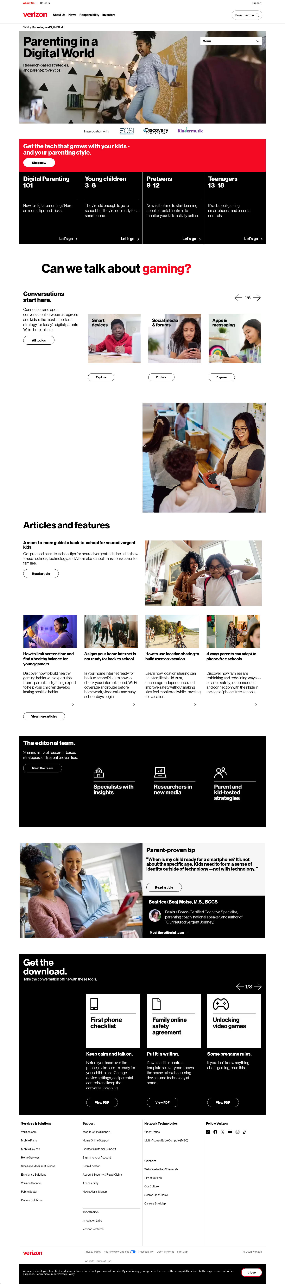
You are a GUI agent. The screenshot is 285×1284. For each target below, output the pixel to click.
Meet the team (42, 768)
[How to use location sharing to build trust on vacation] (196, 704)
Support (257, 3)
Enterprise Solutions (33, 1174)
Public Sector (29, 1191)
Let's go (66, 238)
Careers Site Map (155, 1203)
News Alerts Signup (95, 1191)
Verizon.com (29, 1132)
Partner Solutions (31, 1200)
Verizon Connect (31, 1183)
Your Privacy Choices (117, 1251)
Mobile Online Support (97, 1132)
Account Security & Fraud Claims (103, 1174)
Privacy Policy (93, 1251)
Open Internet (165, 1251)
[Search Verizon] (247, 15)
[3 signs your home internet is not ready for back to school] (135, 704)
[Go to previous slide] (239, 297)
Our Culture (151, 1186)
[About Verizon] (35, 14)
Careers (45, 3)
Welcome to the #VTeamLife (161, 1169)
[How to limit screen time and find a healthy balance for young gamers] (74, 704)
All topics (39, 340)
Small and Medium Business (38, 1166)
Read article (41, 573)
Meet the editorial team (167, 932)
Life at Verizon (153, 1177)
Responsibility (89, 14)
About (26, 27)
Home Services (30, 1157)
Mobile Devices (30, 1149)
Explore (101, 377)
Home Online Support (96, 1140)
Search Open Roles (156, 1195)
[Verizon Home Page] (32, 1252)
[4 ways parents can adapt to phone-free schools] (257, 704)
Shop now (39, 162)
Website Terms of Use (98, 1261)
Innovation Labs (92, 1220)
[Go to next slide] (257, 297)
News (72, 14)
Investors (108, 14)
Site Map (182, 1251)
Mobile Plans (29, 1140)
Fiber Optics (152, 1132)
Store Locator (91, 1166)
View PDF (102, 1102)
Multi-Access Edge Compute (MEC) (166, 1140)
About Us (28, 3)
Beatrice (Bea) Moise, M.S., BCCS (183, 901)
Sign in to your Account (97, 1157)
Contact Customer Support (99, 1149)
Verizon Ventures (93, 1229)
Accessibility (91, 1183)
